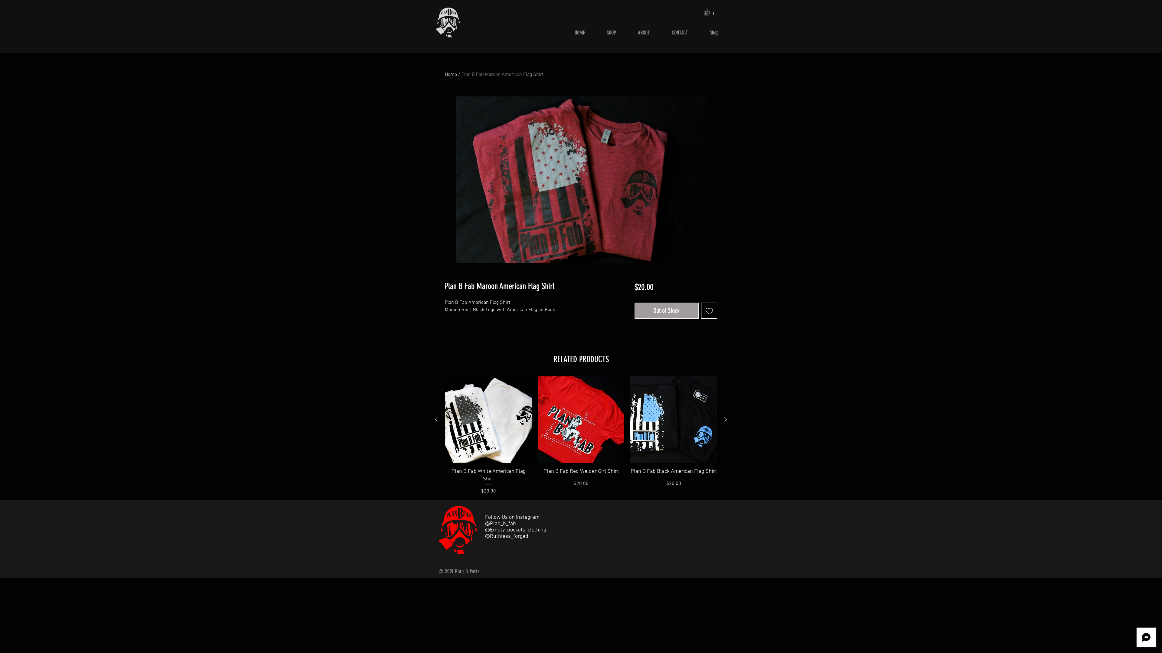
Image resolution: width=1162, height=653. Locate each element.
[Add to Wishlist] (709, 311)
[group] (581, 435)
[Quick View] (488, 419)
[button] (710, 12)
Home (451, 75)
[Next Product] (725, 419)
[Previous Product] (436, 419)
